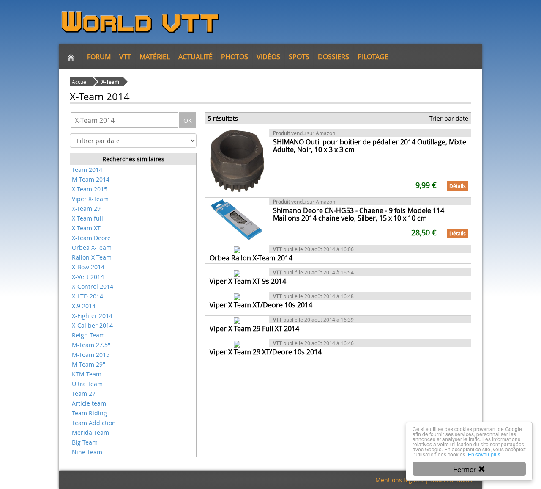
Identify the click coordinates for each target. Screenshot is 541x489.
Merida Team (90, 432)
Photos (234, 56)
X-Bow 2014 (88, 267)
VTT (125, 56)
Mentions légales (399, 480)
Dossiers (333, 56)
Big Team (85, 442)
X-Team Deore (91, 238)
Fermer (465, 469)
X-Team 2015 (89, 189)
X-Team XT (86, 228)
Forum (99, 56)
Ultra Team (87, 384)
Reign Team (88, 335)
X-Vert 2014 (88, 277)
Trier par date (448, 118)
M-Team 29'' (88, 364)
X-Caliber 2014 (92, 325)
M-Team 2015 (90, 355)
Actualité (195, 56)
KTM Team (86, 374)
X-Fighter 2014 (92, 316)
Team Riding (89, 413)
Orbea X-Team (92, 247)
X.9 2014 (84, 306)
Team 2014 (87, 170)
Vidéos (268, 56)
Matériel (154, 56)
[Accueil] (71, 56)
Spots (299, 56)
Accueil (80, 81)
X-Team (110, 81)
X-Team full (87, 218)
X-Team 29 (86, 208)
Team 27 (84, 394)
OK (187, 120)
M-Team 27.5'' (91, 345)
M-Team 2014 (90, 179)
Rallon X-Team (92, 257)
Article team (89, 403)
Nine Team (87, 452)
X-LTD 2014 (87, 296)
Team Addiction (94, 423)
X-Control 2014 (92, 286)
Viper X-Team (90, 199)
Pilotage (373, 56)
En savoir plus (484, 454)
